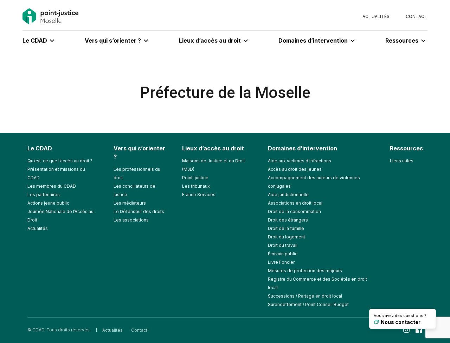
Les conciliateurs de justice (134, 190)
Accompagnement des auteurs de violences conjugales (314, 182)
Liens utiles (401, 160)
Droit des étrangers (288, 220)
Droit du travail (282, 245)
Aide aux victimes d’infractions (299, 160)
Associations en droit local (295, 203)
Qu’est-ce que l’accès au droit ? (59, 160)
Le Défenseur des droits (139, 211)
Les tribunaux (196, 186)
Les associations (131, 220)
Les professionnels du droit (137, 173)
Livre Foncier (281, 262)
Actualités (376, 16)
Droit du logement (286, 236)
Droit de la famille (286, 228)
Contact (417, 16)
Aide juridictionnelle (288, 194)
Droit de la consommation (294, 211)
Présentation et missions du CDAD (56, 173)
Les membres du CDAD (51, 186)
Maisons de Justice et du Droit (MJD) (213, 165)
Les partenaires (43, 194)
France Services (199, 194)
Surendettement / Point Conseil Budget (308, 304)
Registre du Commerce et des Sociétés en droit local (317, 283)
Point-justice (195, 177)
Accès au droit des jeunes (295, 169)
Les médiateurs (130, 203)
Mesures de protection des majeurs (305, 270)
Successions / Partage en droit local (305, 296)
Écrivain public (282, 253)
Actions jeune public (48, 203)
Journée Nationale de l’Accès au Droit (60, 216)
